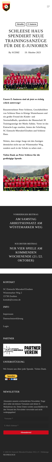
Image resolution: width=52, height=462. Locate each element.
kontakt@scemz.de (12, 299)
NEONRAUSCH (9, 455)
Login (6, 326)
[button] (48, 6)
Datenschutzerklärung (13, 318)
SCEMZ (15, 52)
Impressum (8, 314)
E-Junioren (32, 24)
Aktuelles (20, 24)
